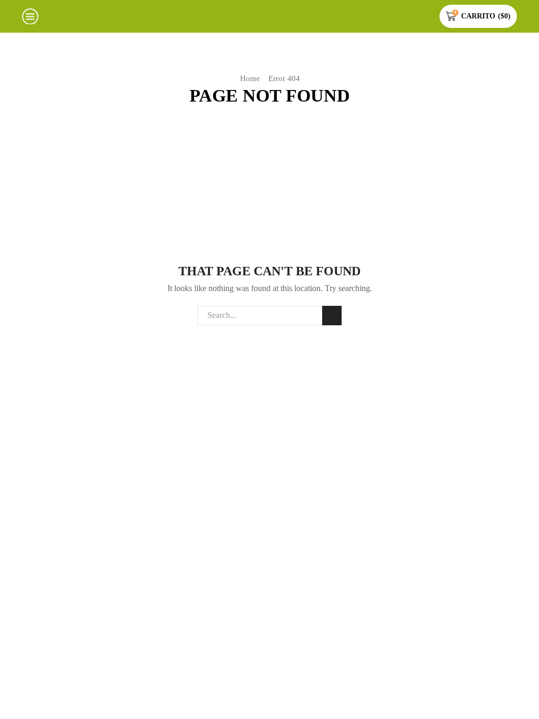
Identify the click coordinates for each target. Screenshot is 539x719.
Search (332, 315)
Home (250, 78)
